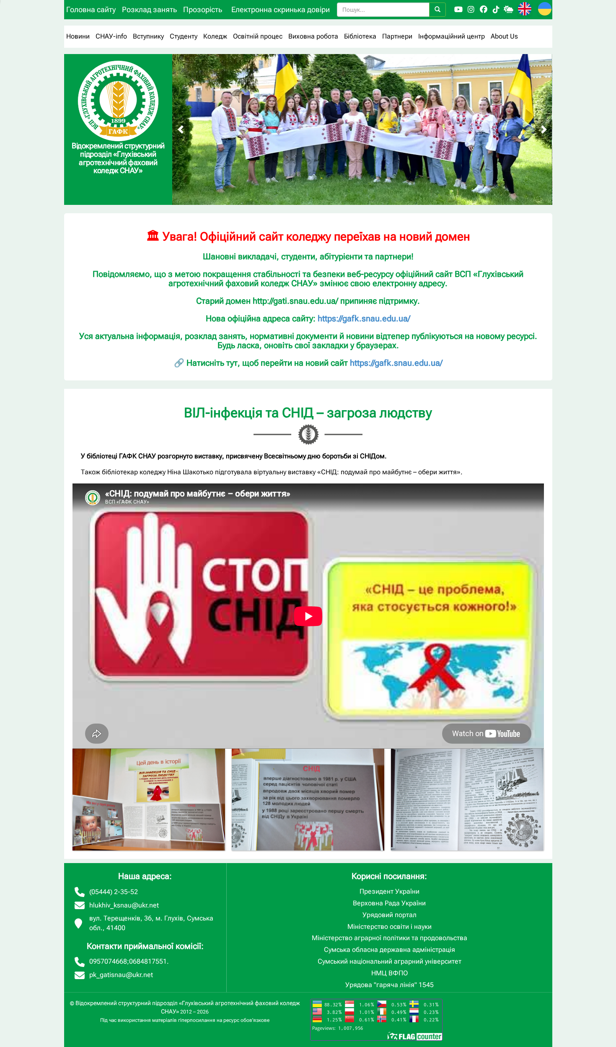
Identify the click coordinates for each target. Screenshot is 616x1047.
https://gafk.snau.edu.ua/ (364, 318)
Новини (78, 36)
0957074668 (108, 961)
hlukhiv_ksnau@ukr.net (124, 905)
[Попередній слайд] (180, 129)
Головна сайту (91, 9)
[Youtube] (458, 9)
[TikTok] (496, 9)
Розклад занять (149, 9)
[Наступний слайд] (544, 129)
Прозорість (202, 9)
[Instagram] (471, 9)
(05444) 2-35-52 (113, 892)
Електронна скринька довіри (280, 9)
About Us (504, 36)
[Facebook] (483, 9)
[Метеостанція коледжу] (508, 9)
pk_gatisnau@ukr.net (121, 975)
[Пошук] (437, 10)
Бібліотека (360, 36)
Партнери (397, 36)
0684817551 (148, 961)
